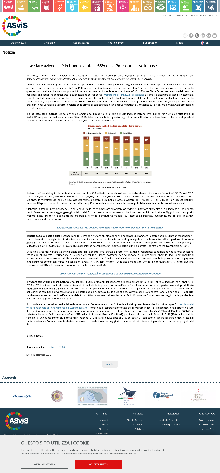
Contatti (212, 15)
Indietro (110, 364)
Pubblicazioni (101, 433)
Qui (22, 453)
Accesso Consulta (207, 424)
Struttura (103, 429)
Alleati (105, 424)
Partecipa (168, 15)
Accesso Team (208, 429)
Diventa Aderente (135, 420)
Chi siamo (101, 413)
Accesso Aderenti (207, 420)
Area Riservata (198, 15)
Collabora (139, 429)
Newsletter (181, 15)
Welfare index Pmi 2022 (117, 94)
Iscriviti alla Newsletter (169, 420)
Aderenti (104, 420)
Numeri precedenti (170, 424)
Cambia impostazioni (44, 464)
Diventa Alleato (136, 424)
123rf (62, 347)
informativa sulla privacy (123, 453)
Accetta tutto (98, 464)
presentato (138, 94)
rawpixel (50, 347)
